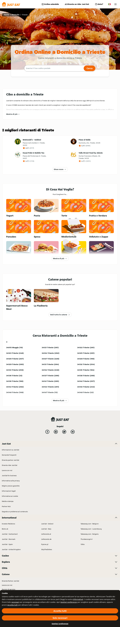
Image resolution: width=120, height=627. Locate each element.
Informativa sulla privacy (11, 481)
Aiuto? (100, 4)
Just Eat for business (9, 475)
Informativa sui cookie (10, 496)
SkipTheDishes (46, 549)
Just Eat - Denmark (8, 539)
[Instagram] (55, 431)
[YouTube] (72, 431)
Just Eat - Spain (7, 544)
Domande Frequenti (9, 455)
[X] (64, 431)
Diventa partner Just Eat (10, 460)
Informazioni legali (9, 491)
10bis (82, 544)
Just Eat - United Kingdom (11, 549)
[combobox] (53, 68)
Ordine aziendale (51, 4)
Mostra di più (11, 114)
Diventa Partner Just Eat (10, 581)
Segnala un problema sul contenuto (15, 511)
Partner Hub (6, 506)
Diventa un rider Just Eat (78, 4)
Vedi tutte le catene (58, 314)
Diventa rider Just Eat (9, 465)
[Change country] (109, 4)
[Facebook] (47, 431)
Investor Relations (8, 524)
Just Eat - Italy (46, 529)
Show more (58, 169)
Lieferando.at (46, 534)
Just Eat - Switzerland (9, 534)
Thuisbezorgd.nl (86, 539)
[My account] (115, 4)
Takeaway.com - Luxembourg (91, 529)
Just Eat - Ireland (47, 524)
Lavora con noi (7, 470)
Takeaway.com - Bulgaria (89, 534)
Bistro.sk (5, 529)
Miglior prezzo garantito (11, 486)
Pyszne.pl (44, 544)
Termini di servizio (8, 589)
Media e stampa (7, 501)
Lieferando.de (46, 539)
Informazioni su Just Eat (10, 450)
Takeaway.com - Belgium (90, 524)
